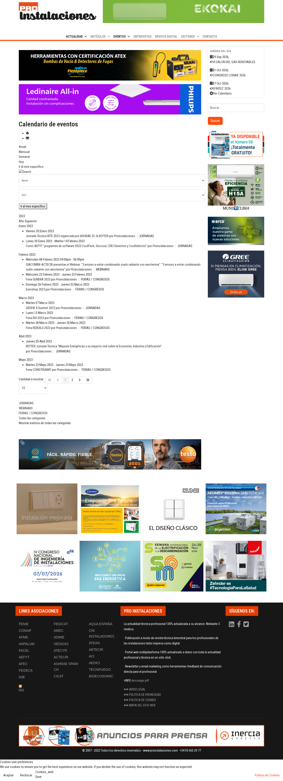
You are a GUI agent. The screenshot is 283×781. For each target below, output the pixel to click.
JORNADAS (26, 403)
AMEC (58, 630)
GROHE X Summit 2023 (40, 308)
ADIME (59, 637)
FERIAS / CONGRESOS (33, 413)
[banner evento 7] (173, 566)
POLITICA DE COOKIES (142, 700)
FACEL (24, 650)
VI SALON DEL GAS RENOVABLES (234, 62)
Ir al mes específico (31, 167)
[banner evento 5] (47, 566)
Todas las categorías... (33, 418)
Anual (22, 147)
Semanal (24, 157)
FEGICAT (61, 624)
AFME (23, 637)
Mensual (24, 152)
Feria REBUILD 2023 (38, 328)
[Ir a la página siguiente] (80, 380)
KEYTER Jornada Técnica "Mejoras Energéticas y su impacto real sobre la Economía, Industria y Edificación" (94, 346)
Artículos (98, 36)
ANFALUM (26, 644)
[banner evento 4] (236, 508)
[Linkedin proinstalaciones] (232, 625)
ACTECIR (61, 657)
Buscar (215, 121)
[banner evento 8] (236, 566)
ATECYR (60, 650)
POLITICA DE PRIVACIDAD (145, 694)
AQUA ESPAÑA (100, 624)
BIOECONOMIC (101, 676)
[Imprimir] (27, 133)
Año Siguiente (28, 221)
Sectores (188, 36)
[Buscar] (110, 171)
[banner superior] (183, 11)
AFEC (23, 664)
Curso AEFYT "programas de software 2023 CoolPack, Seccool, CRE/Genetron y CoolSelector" (86, 246)
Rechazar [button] (26, 775)
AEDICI (94, 663)
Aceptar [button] (8, 775)
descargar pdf (140, 680)
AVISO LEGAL (137, 689)
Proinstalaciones (124, 236)
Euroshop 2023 (35, 289)
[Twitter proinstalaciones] (246, 625)
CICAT (58, 676)
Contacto (210, 36)
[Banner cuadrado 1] (236, 144)
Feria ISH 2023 (35, 318)
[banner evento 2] (110, 508)
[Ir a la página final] (87, 380)
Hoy (21, 162)
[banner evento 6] (110, 566)
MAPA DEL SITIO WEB (142, 705)
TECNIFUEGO (100, 669)
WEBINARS (26, 408)
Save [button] (38, 777)
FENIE (24, 624)
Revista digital (166, 36)
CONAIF (25, 630)
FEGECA (26, 670)
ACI (91, 656)
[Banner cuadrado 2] (236, 187)
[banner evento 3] (173, 508)
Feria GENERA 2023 (38, 279)
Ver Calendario (222, 93)
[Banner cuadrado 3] (236, 231)
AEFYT (24, 657)
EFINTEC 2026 (222, 89)
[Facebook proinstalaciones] (239, 625)
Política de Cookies (267, 775)
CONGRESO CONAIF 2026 (229, 75)
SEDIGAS (61, 644)
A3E (22, 677)
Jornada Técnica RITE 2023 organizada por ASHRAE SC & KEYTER (67, 236)
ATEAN (94, 643)
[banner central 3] (110, 99)
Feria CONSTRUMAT (38, 370)
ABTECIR (96, 649)
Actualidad (74, 36)
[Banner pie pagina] (141, 735)
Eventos (119, 36)
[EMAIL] (27, 138)
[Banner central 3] (110, 454)
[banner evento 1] (47, 508)
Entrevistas (143, 36)
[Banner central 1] (110, 65)
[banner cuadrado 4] (236, 274)
